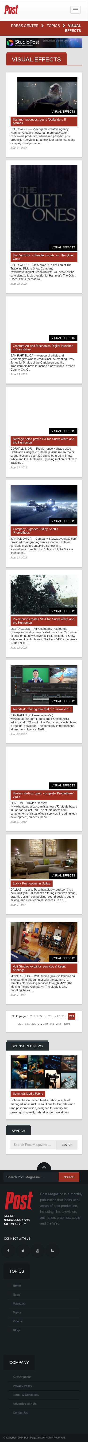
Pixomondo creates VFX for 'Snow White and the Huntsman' (43, 620)
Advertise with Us (25, 1403)
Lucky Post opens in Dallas (31, 883)
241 (52, 1023)
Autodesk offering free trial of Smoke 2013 (41, 709)
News (16, 1294)
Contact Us (20, 1412)
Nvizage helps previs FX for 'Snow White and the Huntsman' (43, 440)
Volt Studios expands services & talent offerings (39, 968)
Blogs (17, 1330)
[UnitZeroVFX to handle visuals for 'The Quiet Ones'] (44, 208)
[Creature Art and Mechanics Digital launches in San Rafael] (44, 321)
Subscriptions (22, 1377)
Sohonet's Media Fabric (28, 1093)
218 (63, 1016)
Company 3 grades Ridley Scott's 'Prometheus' (35, 530)
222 (33, 1023)
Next (67, 1023)
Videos (17, 1321)
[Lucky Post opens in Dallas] (44, 859)
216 (50, 1016)
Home (17, 1285)
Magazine (19, 1303)
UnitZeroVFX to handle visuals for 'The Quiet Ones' (43, 257)
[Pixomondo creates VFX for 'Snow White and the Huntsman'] (44, 595)
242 (58, 1023)
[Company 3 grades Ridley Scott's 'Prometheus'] (44, 504)
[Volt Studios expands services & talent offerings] (44, 942)
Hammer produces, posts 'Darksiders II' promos (39, 121)
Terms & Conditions (26, 1394)
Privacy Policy (22, 1386)
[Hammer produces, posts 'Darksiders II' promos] (44, 96)
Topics (54, 26)
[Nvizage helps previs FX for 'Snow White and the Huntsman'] (44, 413)
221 (27, 1023)
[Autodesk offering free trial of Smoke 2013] (44, 685)
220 (20, 1023)
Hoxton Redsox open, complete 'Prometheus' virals (43, 795)
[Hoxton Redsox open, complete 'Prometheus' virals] (44, 770)
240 (45, 1023)
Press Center (25, 26)
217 (57, 1016)
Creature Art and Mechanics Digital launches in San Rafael (43, 347)
